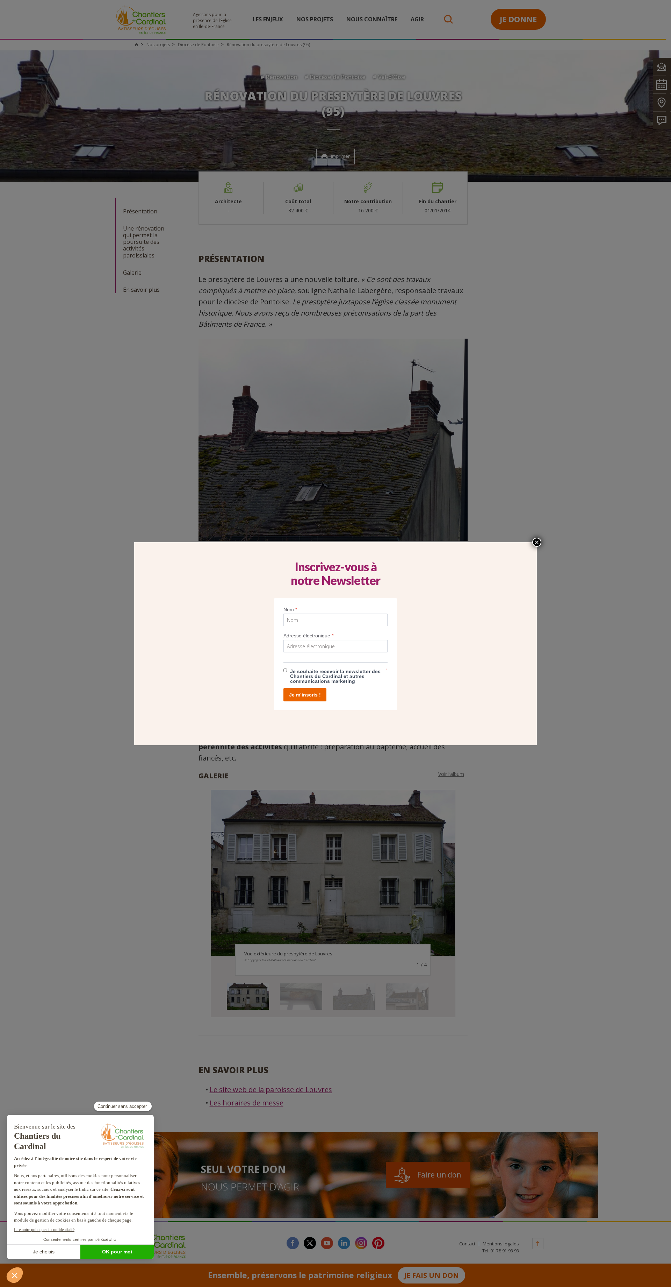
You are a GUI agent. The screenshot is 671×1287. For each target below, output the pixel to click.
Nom (290, 609)
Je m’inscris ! (305, 695)
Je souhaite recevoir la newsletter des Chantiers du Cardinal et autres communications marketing (335, 676)
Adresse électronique (308, 635)
